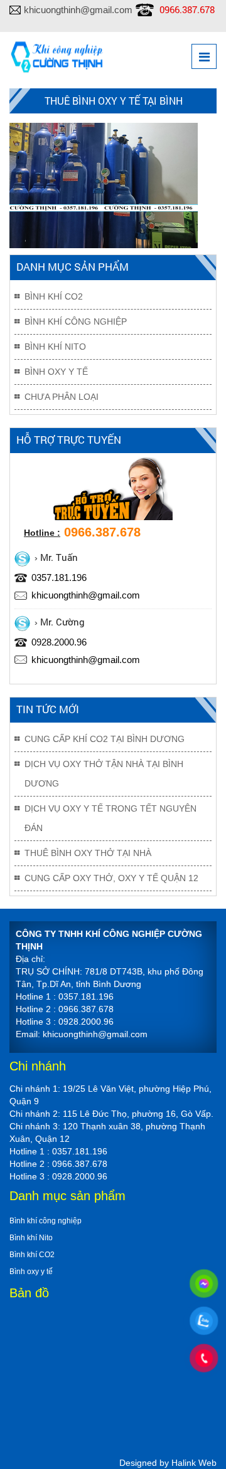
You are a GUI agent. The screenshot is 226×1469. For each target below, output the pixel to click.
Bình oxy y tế (56, 372)
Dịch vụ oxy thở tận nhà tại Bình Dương (103, 773)
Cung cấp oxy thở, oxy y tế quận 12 (111, 878)
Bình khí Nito (55, 347)
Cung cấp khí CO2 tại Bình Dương (104, 739)
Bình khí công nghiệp (75, 321)
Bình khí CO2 (53, 296)
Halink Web (194, 1463)
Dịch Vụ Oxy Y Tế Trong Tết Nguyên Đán (110, 818)
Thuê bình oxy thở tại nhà (87, 853)
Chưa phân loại (61, 397)
